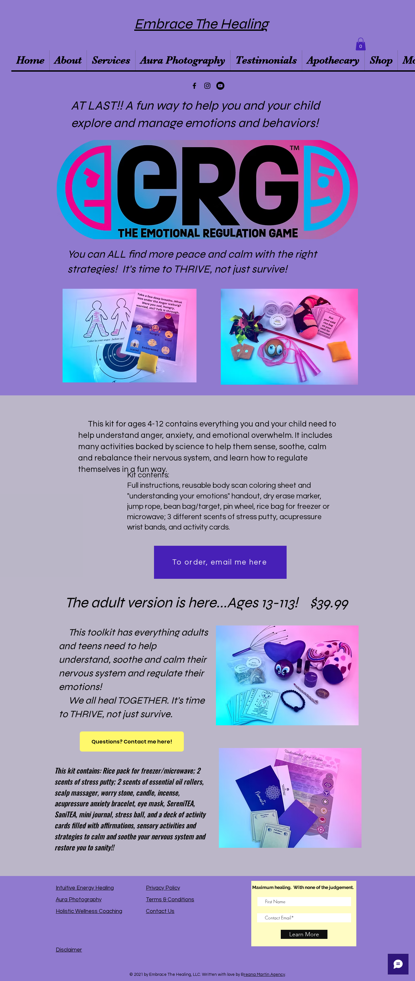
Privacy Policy (163, 888)
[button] (360, 44)
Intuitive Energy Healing (85, 888)
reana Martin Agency (264, 974)
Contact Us (160, 911)
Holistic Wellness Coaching (89, 911)
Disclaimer (69, 950)
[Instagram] (207, 86)
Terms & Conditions (170, 900)
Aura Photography (78, 900)
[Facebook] (194, 86)
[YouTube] (220, 86)
